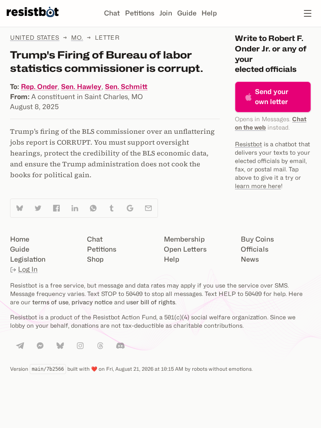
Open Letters (185, 249)
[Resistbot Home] (33, 20)
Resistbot (248, 144)
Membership (184, 239)
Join (165, 13)
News (250, 259)
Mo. (77, 37)
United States (34, 37)
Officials (254, 249)
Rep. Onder (39, 87)
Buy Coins (257, 239)
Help (209, 13)
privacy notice (91, 302)
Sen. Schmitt (126, 87)
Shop (95, 259)
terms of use (50, 302)
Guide (186, 13)
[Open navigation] (308, 13)
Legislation (28, 259)
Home (19, 239)
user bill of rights (150, 302)
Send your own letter (271, 97)
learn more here (258, 185)
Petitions (139, 13)
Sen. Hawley (81, 87)
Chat (112, 13)
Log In (28, 269)
